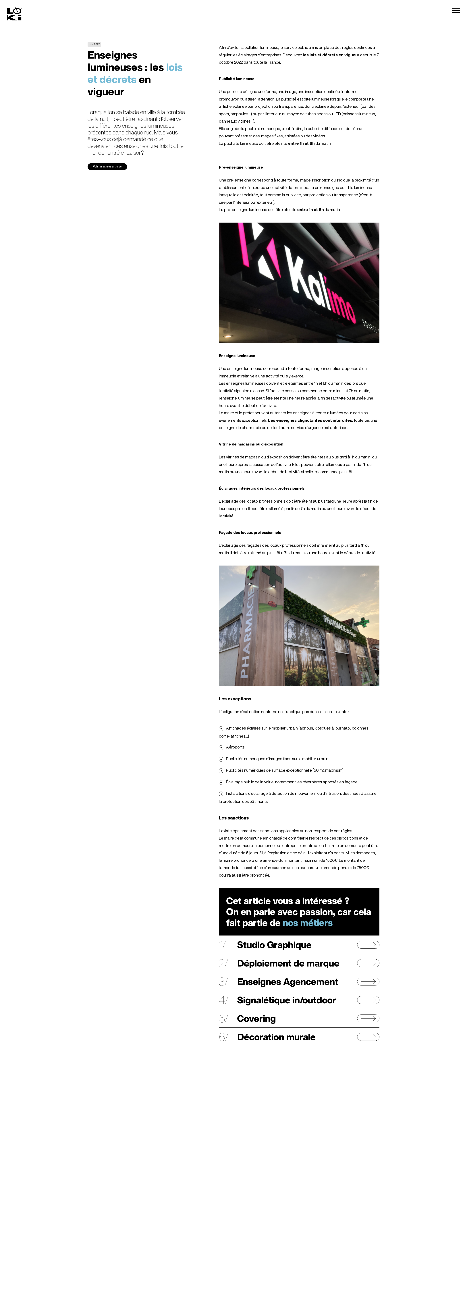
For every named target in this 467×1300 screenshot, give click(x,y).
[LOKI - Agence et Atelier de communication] (14, 14)
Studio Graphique (274, 944)
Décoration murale (276, 1036)
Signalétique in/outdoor (286, 999)
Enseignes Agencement (287, 981)
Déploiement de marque (288, 963)
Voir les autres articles (107, 166)
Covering (256, 1018)
